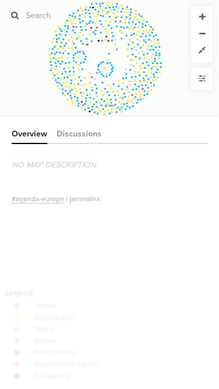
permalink (84, 199)
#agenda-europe (38, 199)
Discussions (79, 134)
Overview (29, 134)
